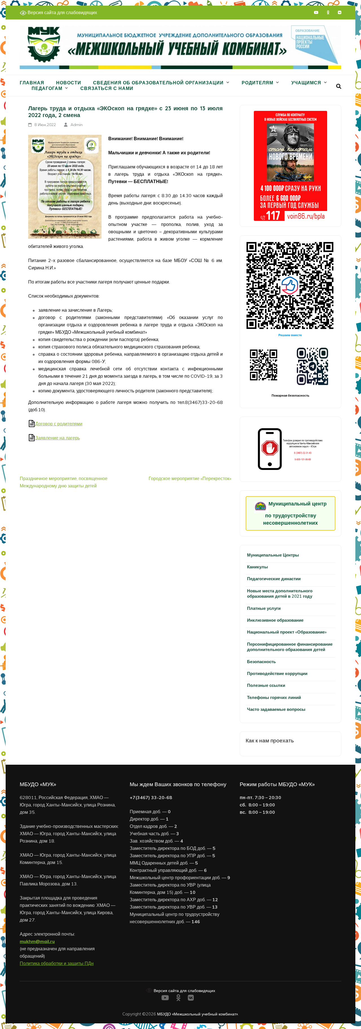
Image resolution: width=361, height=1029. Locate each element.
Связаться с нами (106, 88)
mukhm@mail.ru (37, 941)
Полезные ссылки (266, 685)
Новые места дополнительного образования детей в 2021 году (279, 593)
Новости (68, 82)
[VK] (339, 12)
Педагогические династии (274, 578)
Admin (77, 124)
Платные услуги (264, 608)
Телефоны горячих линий (274, 697)
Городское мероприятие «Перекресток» (190, 478)
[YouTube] (316, 12)
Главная (32, 82)
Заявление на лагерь (57, 438)
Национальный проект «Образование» (287, 632)
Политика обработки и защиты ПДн (57, 963)
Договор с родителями (58, 423)
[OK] (328, 12)
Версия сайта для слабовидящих (62, 12)
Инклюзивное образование (275, 620)
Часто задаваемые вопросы (276, 709)
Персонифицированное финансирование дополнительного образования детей (290, 646)
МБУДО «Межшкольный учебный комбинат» (197, 1014)
